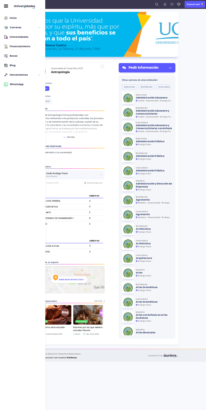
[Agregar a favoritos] (102, 66)
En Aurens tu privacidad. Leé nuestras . (52, 357)
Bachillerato (147, 86)
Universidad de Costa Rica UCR (67, 68)
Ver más (71, 137)
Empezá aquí (194, 4)
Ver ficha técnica (95, 183)
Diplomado (129, 86)
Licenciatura (164, 86)
